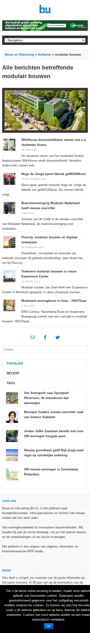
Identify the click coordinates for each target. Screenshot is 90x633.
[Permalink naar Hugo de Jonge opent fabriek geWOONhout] (9, 178)
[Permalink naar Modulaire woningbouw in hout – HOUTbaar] (9, 305)
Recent (13, 373)
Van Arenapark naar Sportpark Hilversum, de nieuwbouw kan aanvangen (46, 398)
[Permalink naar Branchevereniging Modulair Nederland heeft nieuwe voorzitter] (9, 207)
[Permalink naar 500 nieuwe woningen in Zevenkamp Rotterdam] (12, 474)
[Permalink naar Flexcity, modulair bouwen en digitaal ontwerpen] (9, 242)
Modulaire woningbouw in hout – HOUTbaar (54, 301)
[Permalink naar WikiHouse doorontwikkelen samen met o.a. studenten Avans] (9, 144)
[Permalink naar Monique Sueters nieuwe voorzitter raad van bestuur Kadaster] (12, 417)
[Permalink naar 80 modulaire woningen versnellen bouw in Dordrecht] (45, 110)
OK (49, 626)
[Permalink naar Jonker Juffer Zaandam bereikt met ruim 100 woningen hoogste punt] (12, 436)
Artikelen (44, 54)
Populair (15, 363)
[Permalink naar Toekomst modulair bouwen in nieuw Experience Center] (9, 276)
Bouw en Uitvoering (19, 54)
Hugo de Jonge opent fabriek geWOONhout (53, 174)
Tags (11, 383)
